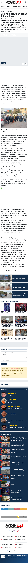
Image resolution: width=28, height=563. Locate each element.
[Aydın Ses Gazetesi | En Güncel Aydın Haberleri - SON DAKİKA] (13, 2)
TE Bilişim (17, 561)
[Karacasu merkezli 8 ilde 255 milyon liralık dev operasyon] (21, 307)
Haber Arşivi (19, 547)
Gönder (4, 364)
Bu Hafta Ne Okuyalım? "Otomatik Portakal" (16, 401)
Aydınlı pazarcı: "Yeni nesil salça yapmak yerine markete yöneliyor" (21, 325)
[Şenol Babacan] (4, 394)
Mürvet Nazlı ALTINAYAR (14, 406)
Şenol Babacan (12, 393)
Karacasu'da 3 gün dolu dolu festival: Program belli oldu (7, 338)
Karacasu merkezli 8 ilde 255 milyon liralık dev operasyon (20, 312)
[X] (13, 531)
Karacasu (9, 11)
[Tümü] (26, 384)
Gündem (9, 6)
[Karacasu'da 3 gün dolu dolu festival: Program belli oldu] (7, 332)
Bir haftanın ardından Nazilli (15, 408)
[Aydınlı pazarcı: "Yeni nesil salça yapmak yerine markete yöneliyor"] (21, 319)
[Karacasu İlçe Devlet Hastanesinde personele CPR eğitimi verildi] (7, 319)
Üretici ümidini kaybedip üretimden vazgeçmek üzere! (17, 428)
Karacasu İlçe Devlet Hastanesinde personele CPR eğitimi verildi (7, 325)
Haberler (3, 11)
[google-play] (17, 551)
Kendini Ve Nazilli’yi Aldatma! (15, 415)
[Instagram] (15, 531)
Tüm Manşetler (19, 544)
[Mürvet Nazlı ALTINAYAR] (4, 407)
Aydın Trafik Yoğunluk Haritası (20, 540)
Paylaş (4, 63)
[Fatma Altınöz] (4, 400)
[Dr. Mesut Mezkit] (4, 420)
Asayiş (15, 6)
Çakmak (10, 395)
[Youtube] (18, 531)
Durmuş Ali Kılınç (12, 425)
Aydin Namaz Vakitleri (7, 539)
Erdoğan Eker (11, 413)
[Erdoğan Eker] (4, 414)
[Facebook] (10, 531)
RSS (4, 556)
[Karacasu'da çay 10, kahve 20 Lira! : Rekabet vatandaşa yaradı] (21, 332)
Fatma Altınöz (12, 399)
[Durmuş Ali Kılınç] (4, 427)
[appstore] (10, 551)
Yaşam (20, 6)
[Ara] (26, 2)
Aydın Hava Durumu (20, 536)
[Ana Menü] (1, 2)
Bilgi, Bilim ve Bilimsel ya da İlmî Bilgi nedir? (17, 421)
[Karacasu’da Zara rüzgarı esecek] (7, 307)
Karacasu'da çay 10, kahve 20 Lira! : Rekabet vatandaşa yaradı (20, 338)
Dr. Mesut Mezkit (12, 419)
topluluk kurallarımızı (13, 368)
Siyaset (3, 6)
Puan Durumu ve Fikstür (7, 544)
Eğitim (25, 6)
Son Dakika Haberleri (6, 547)
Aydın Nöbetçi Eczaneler (8, 536)
